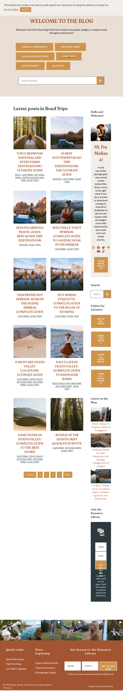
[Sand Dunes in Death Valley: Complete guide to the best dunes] (30, 432)
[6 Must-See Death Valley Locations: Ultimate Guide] (30, 359)
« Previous (30, 474)
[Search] (100, 80)
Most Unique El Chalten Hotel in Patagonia (101, 427)
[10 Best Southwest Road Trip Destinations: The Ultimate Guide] (67, 151)
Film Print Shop (13, 664)
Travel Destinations (45, 667)
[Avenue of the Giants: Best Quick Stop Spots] (67, 432)
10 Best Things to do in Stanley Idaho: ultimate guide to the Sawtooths (101, 492)
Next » (68, 474)
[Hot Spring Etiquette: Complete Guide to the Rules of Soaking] (67, 289)
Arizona (57, 179)
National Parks (70, 47)
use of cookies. (11, 9)
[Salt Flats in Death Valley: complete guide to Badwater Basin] (67, 359)
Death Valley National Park (66, 383)
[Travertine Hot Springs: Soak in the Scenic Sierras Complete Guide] (30, 289)
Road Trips (69, 56)
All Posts (58, 66)
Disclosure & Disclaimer (38, 684)
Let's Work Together (16, 668)
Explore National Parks (46, 663)
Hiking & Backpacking (35, 56)
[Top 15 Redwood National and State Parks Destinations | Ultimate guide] (30, 151)
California (27, 175)
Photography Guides (45, 672)
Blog (17, 175)
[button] (93, 247)
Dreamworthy (106, 686)
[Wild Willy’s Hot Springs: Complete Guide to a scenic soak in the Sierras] (67, 222)
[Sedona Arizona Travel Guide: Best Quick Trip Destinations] (30, 222)
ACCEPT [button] (25, 9)
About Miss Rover (15, 659)
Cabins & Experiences (34, 47)
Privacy (7, 687)
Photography (30, 66)
